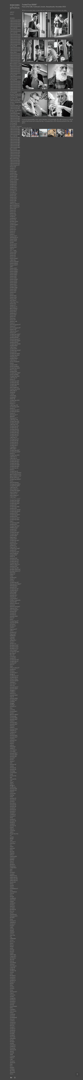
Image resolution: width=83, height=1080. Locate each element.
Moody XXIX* (14, 724)
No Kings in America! (16, 126)
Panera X (12, 323)
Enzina (12, 294)
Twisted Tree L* (14, 445)
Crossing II (13, 656)
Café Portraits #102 (15, 89)
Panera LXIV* (13, 197)
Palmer (12, 1012)
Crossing (12, 709)
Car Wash (12, 751)
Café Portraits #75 (15, 157)
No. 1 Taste (13, 250)
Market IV (12, 1028)
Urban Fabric (13, 52)
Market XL (12, 216)
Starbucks (12, 392)
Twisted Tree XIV (14, 563)
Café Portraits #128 (15, 39)
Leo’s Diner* (13, 300)
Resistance (13, 866)
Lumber (12, 837)
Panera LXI (13, 210)
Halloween (13, 954)
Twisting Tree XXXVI (15, 484)
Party (11, 895)
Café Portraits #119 (15, 55)
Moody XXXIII (14, 698)
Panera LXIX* (13, 171)
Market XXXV (13, 348)
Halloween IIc (13, 877)
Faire (11, 890)
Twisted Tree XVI (14, 560)
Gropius (12, 904)
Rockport (12, 969)
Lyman (11, 912)
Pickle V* (12, 579)
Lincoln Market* (14, 374)
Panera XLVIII (13, 239)
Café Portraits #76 (15, 155)
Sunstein (12, 874)
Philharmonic (13, 875)
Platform (12, 853)
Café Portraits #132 (15, 31)
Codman (12, 1020)
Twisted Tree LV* (14, 436)
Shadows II (13, 643)
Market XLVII (13, 183)
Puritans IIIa (13, 776)
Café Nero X (13, 360)
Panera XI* (13, 319)
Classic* (12, 627)
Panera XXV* (13, 284)
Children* (12, 692)
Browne (12, 911)
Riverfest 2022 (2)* (15, 569)
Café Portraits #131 (15, 34)
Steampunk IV (13, 585)
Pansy (11, 990)
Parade (12, 896)
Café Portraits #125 (15, 44)
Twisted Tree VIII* (14, 651)
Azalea (12, 996)
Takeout (12, 829)
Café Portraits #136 (15, 23)
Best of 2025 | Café (15, 65)
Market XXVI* (14, 524)
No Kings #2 (13, 125)
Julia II (11, 630)
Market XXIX (13, 508)
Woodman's (13, 966)
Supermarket (13, 856)
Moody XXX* (13, 722)
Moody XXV (13, 740)
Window (12, 671)
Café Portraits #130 (15, 36)
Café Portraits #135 (15, 25)
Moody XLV (13, 593)
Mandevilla (13, 779)
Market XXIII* (13, 535)
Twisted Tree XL (14, 471)
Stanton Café (13, 321)
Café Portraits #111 (15, 71)
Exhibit (12, 953)
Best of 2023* (14, 308)
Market (12, 1043)
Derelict (12, 1067)
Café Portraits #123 (15, 49)
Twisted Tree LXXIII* (15, 373)
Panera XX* (13, 292)
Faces (11, 919)
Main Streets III (14, 553)
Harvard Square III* (15, 328)
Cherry (12, 993)
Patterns (12, 1057)
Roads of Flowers (14, 477)
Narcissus (12, 843)
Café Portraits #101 (15, 91)
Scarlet (12, 885)
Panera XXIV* (13, 286)
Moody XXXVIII (14, 622)
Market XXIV (13, 531)
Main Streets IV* (14, 495)
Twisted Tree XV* (14, 561)
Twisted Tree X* (14, 590)
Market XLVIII (13, 176)
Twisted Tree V (14, 672)
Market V (12, 1027)
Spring (12, 1051)
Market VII (13, 980)
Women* (12, 726)
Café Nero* (13, 497)
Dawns (12, 945)
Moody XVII (13, 790)
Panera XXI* (13, 290)
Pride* (12, 576)
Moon (11, 943)
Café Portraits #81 (15, 145)
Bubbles (12, 859)
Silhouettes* (13, 448)
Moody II (12, 1003)
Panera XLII (13, 253)
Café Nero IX (13, 378)
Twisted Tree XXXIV (15, 490)
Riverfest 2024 (14, 221)
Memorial (12, 900)
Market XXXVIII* (14, 337)
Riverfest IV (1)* (14, 648)
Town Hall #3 (13, 136)
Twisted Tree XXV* (15, 518)
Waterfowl (13, 922)
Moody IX (12, 816)
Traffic (11, 927)
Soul (11, 869)
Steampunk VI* (14, 237)
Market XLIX (13, 173)
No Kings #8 (13, 46)
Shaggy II (12, 690)
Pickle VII (12, 556)
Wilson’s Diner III (14, 603)
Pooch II (12, 642)
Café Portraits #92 (15, 121)
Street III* (12, 758)
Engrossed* (13, 634)
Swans (12, 940)
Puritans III (12, 921)
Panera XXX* (13, 276)
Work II (12, 743)
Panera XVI (13, 303)
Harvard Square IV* (15, 324)
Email (12, 14)
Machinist (12, 977)
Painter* (12, 713)
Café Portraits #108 (15, 78)
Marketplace (13, 892)
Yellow (12, 832)
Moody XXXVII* (14, 680)
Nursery (12, 988)
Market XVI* (13, 632)
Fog (11, 937)
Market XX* (13, 545)
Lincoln (12, 972)
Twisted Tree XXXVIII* (15, 473)
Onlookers (13, 1045)
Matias (12, 766)
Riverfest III (13, 909)
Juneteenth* (13, 397)
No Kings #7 (13, 75)
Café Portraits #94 (15, 118)
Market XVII (13, 577)
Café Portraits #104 (15, 86)
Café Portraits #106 (15, 83)
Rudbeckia (13, 635)
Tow (11, 845)
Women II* (13, 693)
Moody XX (13, 767)
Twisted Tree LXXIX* (15, 340)
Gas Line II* (13, 684)
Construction (13, 772)
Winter (12, 946)
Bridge (12, 838)
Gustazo (12, 801)
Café (11, 1059)
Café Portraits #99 (15, 100)
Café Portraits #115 (15, 62)
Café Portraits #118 (15, 57)
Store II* (12, 664)
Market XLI (13, 202)
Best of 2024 (13, 149)
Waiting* (12, 705)
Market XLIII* (13, 194)
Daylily (12, 1040)
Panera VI (12, 379)
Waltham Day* (14, 527)
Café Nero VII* (14, 424)
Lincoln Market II (14, 366)
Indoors (12, 745)
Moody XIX (13, 769)
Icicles (11, 948)
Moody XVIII (13, 788)
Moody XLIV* (13, 595)
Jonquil (12, 930)
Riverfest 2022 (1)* (15, 571)
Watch (11, 846)
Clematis (12, 637)
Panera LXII (13, 208)
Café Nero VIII (14, 405)
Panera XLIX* (13, 236)
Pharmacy (12, 318)
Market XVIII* (13, 555)
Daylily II (12, 822)
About (12, 12)
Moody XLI (13, 613)
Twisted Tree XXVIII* (15, 510)
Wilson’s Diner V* (15, 203)
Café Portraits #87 (15, 134)
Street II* (12, 761)
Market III (12, 1030)
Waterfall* (13, 747)
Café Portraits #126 (15, 42)
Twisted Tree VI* (14, 661)
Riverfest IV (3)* (14, 645)
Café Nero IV (13, 458)
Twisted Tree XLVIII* (15, 452)
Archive (12, 929)
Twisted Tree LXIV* (15, 411)
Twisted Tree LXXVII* (15, 350)
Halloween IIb (14, 879)
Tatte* (11, 266)
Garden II (12, 979)
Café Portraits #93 (15, 120)
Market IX (12, 903)
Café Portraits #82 (15, 144)
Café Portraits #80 (15, 147)
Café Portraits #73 (15, 162)
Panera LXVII (13, 181)
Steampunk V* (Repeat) (14, 415)
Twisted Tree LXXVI (15, 353)
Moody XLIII (13, 601)
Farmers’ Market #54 (15, 99)
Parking (12, 795)
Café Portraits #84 (15, 141)
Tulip (11, 840)
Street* (12, 782)
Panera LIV (13, 228)
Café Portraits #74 (15, 160)
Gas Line (12, 685)
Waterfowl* (13, 730)
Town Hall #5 (13, 28)
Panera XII (12, 316)
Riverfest (12, 917)
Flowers (12, 951)
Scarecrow (13, 1022)
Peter (11, 1064)
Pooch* (12, 759)
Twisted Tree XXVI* (15, 514)
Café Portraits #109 (15, 76)
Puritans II (12, 924)
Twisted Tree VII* (14, 659)
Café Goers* (13, 347)
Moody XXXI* (14, 719)
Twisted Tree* (13, 700)
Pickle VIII (12, 398)
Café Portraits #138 (15, 20)
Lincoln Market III (14, 361)
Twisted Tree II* (14, 677)
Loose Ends (13, 395)
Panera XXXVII (14, 263)
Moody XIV (13, 805)
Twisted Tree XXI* (14, 532)
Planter (12, 983)
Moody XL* (13, 614)
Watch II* (12, 748)
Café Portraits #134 (15, 26)
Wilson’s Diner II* (15, 668)
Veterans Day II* (14, 331)
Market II (12, 1035)
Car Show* (13, 192)
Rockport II (13, 626)
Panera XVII (13, 299)
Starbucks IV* (13, 307)
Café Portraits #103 (15, 87)
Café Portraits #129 (15, 38)
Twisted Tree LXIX (14, 384)
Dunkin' (12, 242)
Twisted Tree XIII (14, 568)
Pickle (11, 796)
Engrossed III (13, 547)
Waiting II (12, 682)
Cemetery (12, 1009)
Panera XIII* (13, 315)
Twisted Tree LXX (14, 382)
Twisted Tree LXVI (14, 407)
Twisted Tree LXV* (15, 410)
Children (12, 1069)
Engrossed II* (13, 629)
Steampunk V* (14, 418)
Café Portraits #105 (15, 84)
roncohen (14, 5)
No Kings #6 (13, 79)
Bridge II (12, 785)
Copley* (12, 394)
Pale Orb (12, 935)
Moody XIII (13, 806)
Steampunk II (13, 991)
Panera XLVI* (13, 244)
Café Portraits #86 (15, 137)
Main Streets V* (14, 492)
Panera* (12, 469)
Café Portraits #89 (15, 131)
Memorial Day (14, 115)
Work (11, 817)
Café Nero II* (14, 494)
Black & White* (14, 714)
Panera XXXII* (14, 273)
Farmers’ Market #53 (15, 102)
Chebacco (12, 1046)
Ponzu (11, 481)
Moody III (12, 1001)
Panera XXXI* (13, 274)
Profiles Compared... (15, 600)
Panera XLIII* (13, 252)
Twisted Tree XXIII (14, 523)
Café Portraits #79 (15, 150)
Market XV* (13, 640)
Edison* (12, 854)
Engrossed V (13, 537)
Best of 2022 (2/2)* (15, 474)
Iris (11, 835)
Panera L (12, 234)
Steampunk (13, 1049)
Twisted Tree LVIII (14, 431)
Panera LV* (13, 226)
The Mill (12, 959)
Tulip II (11, 784)
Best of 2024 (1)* (15, 207)
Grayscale (13, 793)
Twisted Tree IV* (14, 676)
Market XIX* (13, 550)
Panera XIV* (13, 311)
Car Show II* (13, 191)
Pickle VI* (12, 574)
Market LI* (13, 168)
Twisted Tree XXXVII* (15, 479)
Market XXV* (13, 529)
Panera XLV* (13, 245)
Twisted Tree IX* (14, 621)
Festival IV (12, 402)
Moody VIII (13, 821)
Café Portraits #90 (15, 129)
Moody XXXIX (14, 616)
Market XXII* (13, 539)
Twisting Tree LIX (14, 429)
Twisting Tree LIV (14, 439)
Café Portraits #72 (15, 163)
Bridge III (12, 674)
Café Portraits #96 (15, 113)
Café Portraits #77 (15, 154)
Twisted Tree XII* (14, 582)
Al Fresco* (13, 624)
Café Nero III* (14, 487)
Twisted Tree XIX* (14, 540)
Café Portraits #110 (15, 73)
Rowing (12, 851)
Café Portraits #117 (15, 58)
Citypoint (12, 830)
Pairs (11, 708)
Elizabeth (12, 1032)
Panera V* (13, 403)
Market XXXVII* (14, 342)
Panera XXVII (13, 281)
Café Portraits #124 (15, 47)
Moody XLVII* (14, 566)
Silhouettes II (13, 390)
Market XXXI (13, 386)
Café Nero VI (13, 437)
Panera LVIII (13, 215)
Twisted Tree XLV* (14, 461)
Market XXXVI (13, 345)
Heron (11, 883)
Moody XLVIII (13, 558)
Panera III (12, 413)
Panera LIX (13, 213)
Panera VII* (13, 332)
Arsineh (12, 1053)
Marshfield (13, 962)
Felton (11, 850)
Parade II (12, 872)
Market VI (12, 1024)
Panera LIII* (13, 229)
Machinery (13, 958)
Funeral (12, 581)
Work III (12, 742)
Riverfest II (12, 975)
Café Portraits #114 (15, 67)
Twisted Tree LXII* (14, 423)
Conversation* (14, 598)
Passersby (12, 1048)
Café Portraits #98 (15, 107)
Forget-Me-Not (14, 834)
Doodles (12, 1033)
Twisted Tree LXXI (14, 381)
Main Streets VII (14, 387)
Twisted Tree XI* (14, 589)
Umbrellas (12, 1038)
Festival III (12, 572)
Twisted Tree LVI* (14, 434)
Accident (12, 104)
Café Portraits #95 (15, 116)
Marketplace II (14, 888)
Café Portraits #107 (15, 81)
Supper (12, 901)
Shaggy (12, 703)
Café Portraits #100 (15, 96)
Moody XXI (13, 764)
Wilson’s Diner (14, 679)
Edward (12, 1025)
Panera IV (12, 408)
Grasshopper (13, 1006)
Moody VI (12, 842)
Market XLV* (13, 186)
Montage (12, 771)
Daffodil (12, 932)
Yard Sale (12, 1037)
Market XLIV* (13, 187)
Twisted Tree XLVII (14, 455)
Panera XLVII (13, 178)
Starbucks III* (13, 310)
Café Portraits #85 (15, 139)
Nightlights (13, 938)
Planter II (12, 982)
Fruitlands (12, 1014)
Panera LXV (13, 195)
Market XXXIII (13, 365)
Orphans (12, 738)
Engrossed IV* (14, 543)
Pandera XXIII (13, 287)
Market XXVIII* (14, 513)
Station (12, 887)
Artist (11, 974)
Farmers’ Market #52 (15, 110)
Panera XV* (13, 305)
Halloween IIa (14, 880)
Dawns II (12, 941)
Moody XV (13, 800)
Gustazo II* (13, 706)
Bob (11, 777)
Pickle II (12, 792)
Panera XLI (13, 255)
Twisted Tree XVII (14, 552)
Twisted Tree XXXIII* (15, 498)
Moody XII (13, 809)
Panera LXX (13, 166)
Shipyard (12, 1072)
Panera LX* (13, 212)
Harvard (12, 1019)
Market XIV (13, 658)
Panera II (12, 453)
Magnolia (12, 998)
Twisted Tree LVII (14, 432)
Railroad (12, 848)
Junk (11, 780)
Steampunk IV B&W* (15, 584)
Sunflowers (13, 787)
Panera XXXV (13, 268)
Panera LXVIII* (14, 174)
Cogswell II (13, 956)
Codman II (13, 814)
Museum (12, 1061)
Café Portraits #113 (15, 68)
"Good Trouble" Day (15, 105)
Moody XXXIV (14, 695)
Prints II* (12, 618)
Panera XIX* (13, 295)
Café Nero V (13, 456)
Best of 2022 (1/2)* (15, 476)
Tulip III (12, 697)
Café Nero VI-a (14, 302)
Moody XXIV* (14, 753)
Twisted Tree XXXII (15, 500)
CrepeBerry (13, 447)
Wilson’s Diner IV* (15, 564)
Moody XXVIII (14, 729)
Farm (11, 1066)
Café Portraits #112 (15, 70)
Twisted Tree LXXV (14, 355)
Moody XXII (13, 756)
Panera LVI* (13, 223)
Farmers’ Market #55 (15, 94)
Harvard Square (14, 482)
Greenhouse (13, 914)
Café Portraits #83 (15, 142)
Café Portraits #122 (15, 50)
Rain (11, 871)
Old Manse (13, 1011)
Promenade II (13, 711)
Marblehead (13, 1017)
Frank (11, 774)
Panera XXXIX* (14, 258)
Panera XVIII (13, 297)
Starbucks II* (13, 313)
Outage (12, 950)
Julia (11, 763)
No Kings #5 (13, 92)
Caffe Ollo (13, 260)
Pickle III (12, 727)
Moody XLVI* (13, 587)
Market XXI (13, 542)
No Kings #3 (13, 123)
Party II (12, 861)
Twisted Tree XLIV (14, 463)
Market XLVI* (13, 184)
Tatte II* (12, 249)
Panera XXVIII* (14, 279)
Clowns (12, 893)
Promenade (13, 716)
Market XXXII (13, 371)
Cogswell (12, 967)
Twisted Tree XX (14, 534)
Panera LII (12, 231)
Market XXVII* (14, 516)
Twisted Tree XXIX (14, 506)
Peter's (11, 521)
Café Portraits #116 (15, 60)
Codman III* (13, 732)
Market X (12, 824)
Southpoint (13, 898)
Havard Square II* (15, 339)
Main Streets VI (14, 489)
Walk (11, 1054)
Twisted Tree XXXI (14, 502)
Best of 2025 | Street (15, 63)
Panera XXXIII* (14, 271)
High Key (12, 639)
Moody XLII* (13, 611)
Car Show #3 (13, 97)
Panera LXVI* (13, 189)
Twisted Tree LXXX (14, 336)
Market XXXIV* (14, 358)
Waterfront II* (14, 357)
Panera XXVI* (13, 282)
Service (12, 863)
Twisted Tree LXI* (14, 426)
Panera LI (12, 232)
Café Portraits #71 (15, 165)
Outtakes (12, 701)
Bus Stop (12, 1070)
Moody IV (12, 999)
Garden (12, 987)
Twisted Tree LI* (14, 444)
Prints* (12, 619)
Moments (12, 605)
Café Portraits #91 (15, 128)
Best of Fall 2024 (14, 158)
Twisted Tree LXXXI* (15, 334)
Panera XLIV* (13, 247)
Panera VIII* (13, 329)
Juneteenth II (13, 218)
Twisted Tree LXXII (14, 376)
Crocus (12, 933)
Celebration (13, 867)
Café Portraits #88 (15, 133)
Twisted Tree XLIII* (15, 465)
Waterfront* (13, 597)
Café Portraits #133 (15, 29)
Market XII (13, 669)
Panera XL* (13, 257)
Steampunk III (13, 916)
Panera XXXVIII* (14, 261)
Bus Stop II (13, 653)
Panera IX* (13, 326)
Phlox (11, 985)
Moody (12, 1004)
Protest (12, 827)
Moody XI (12, 811)
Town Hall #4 (13, 33)
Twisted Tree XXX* (15, 503)
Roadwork (13, 882)
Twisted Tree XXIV (14, 519)
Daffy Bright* (13, 592)
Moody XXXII (13, 717)
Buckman (12, 864)
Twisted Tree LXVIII (15, 389)
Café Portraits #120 (15, 54)
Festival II (12, 906)
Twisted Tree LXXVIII (15, 344)
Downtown (13, 803)
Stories (12, 18)
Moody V (12, 858)
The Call (12, 655)
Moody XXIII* (14, 755)
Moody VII (13, 825)
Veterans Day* (14, 608)
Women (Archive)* (15, 606)
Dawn (11, 1074)
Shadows (12, 734)
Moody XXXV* (14, 688)
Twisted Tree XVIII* (15, 548)
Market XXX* (13, 505)
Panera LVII (13, 220)
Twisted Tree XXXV (15, 485)
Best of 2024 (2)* (15, 205)
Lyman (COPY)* (14, 179)
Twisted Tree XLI (14, 468)
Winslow (12, 964)
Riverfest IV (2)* (14, 647)
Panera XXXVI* (14, 265)
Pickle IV (12, 721)
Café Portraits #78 (15, 152)
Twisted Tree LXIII (14, 421)
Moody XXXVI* (14, 687)
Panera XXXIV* (14, 270)
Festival (12, 961)
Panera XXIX (13, 278)
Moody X (12, 813)
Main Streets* (14, 650)
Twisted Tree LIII (14, 440)
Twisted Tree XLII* (14, 466)
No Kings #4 (13, 112)
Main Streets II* (14, 610)
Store (11, 666)
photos (14, 7)
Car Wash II (13, 750)
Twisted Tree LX (14, 427)
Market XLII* (13, 199)
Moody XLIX (13, 352)
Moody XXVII (13, 735)
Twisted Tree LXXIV (15, 368)
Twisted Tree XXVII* (15, 511)
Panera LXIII (13, 200)
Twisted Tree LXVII (14, 400)
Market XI (12, 808)
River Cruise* (13, 369)
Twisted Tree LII (14, 442)
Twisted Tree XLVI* (15, 460)
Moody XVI (13, 798)
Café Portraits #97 (15, 108)
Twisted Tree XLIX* (15, 450)
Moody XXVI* (14, 737)
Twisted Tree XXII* (15, 526)
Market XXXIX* (14, 224)
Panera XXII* (13, 289)
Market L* (12, 170)
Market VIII (13, 970)
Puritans (12, 925)
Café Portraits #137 (15, 21)
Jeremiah (12, 1016)
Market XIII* (13, 663)
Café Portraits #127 (15, 41)
